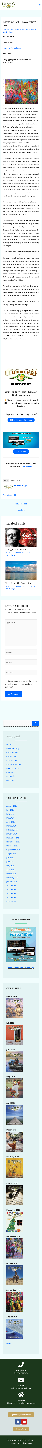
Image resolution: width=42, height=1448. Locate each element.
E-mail (21, 1385)
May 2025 (10, 866)
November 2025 (13, 842)
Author (6, 480)
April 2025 (10, 870)
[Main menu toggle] (39, 5)
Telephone (21, 1370)
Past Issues (11, 901)
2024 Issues (11, 885)
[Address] (21, 1394)
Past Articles (11, 760)
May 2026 (10, 818)
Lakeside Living (12, 748)
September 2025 (13, 850)
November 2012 (26, 29)
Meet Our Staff (12, 768)
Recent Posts (15, 480)
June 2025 (10, 862)
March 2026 (11, 826)
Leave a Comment (10, 29)
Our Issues (10, 780)
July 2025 (10, 858)
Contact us (10, 772)
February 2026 (12, 830)
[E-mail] (21, 1380)
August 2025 (11, 854)
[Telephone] (21, 1364)
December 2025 (13, 838)
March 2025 (11, 874)
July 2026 (10, 810)
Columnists (11, 756)
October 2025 (12, 846)
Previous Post (21, 504)
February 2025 (12, 877)
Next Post (21, 510)
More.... (9, 1343)
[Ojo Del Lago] (8, 487)
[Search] (35, 723)
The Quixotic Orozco (15, 549)
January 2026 (11, 834)
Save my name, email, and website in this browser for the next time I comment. (21, 684)
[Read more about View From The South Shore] (21, 570)
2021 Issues (11, 897)
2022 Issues (11, 893)
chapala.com (27, 466)
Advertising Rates (13, 764)
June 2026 (10, 814)
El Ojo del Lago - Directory (21, 420)
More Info (10, 776)
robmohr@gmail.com (12, 48)
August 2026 (11, 806)
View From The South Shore (19, 583)
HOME (9, 744)
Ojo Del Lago (20, 485)
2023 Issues (11, 889)
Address (21, 1400)
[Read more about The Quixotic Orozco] (21, 537)
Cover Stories (12, 752)
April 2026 (10, 822)
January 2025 (11, 881)
